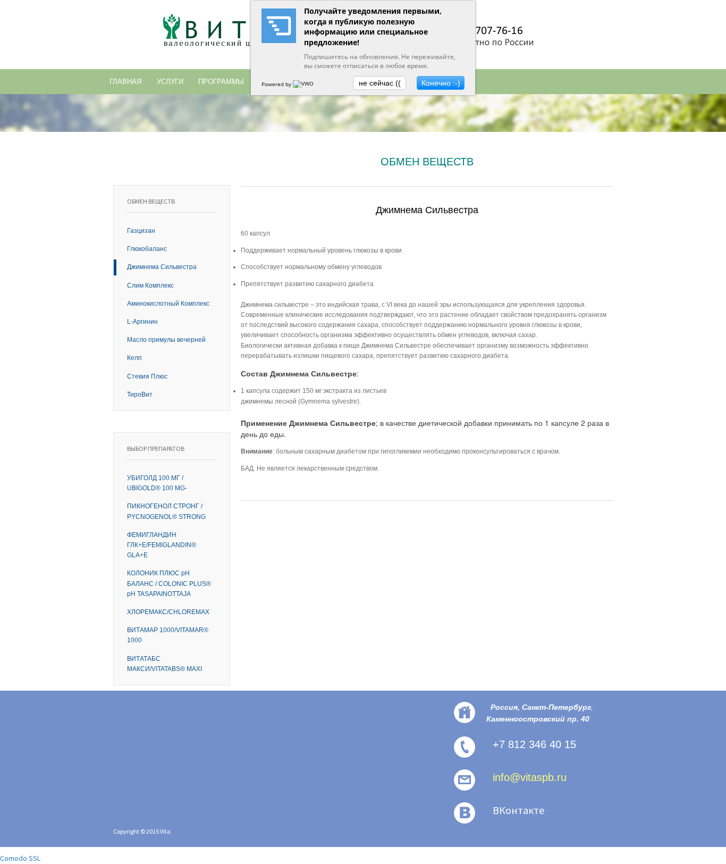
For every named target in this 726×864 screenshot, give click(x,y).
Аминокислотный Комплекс (168, 303)
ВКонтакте (518, 810)
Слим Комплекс (150, 285)
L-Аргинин (142, 321)
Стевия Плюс (147, 376)
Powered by (277, 84)
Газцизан (141, 230)
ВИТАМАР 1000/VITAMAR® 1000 (167, 635)
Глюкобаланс (147, 249)
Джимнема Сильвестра (162, 267)
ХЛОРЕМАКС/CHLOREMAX (168, 612)
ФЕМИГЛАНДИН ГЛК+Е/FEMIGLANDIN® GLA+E (161, 545)
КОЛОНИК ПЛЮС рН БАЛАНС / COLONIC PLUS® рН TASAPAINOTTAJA (169, 583)
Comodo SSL (20, 858)
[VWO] (304, 84)
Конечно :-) (440, 83)
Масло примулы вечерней (166, 339)
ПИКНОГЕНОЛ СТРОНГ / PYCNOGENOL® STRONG (166, 511)
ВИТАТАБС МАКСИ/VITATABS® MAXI (164, 664)
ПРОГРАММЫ (221, 81)
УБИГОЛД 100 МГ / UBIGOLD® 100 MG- (157, 483)
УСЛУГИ (170, 81)
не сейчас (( (380, 83)
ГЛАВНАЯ (125, 81)
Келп (134, 358)
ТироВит (140, 394)
